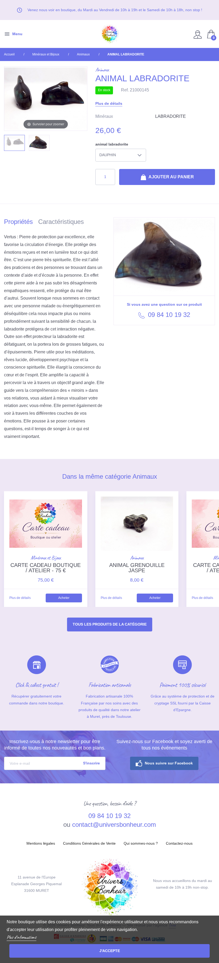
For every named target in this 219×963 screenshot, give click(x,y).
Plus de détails (108, 103)
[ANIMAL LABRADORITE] (14, 143)
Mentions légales (40, 843)
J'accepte (109, 951)
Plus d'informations (21, 937)
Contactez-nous (179, 843)
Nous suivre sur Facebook (169, 763)
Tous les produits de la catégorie (110, 624)
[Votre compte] (198, 34)
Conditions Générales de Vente (89, 843)
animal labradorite (111, 144)
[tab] (21, 222)
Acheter (63, 598)
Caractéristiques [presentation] (61, 221)
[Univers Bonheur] (109, 34)
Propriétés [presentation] (18, 221)
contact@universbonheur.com (114, 824)
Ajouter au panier (171, 177)
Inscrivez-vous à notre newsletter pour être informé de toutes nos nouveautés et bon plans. (54, 745)
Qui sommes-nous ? (141, 843)
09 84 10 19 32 (168, 314)
